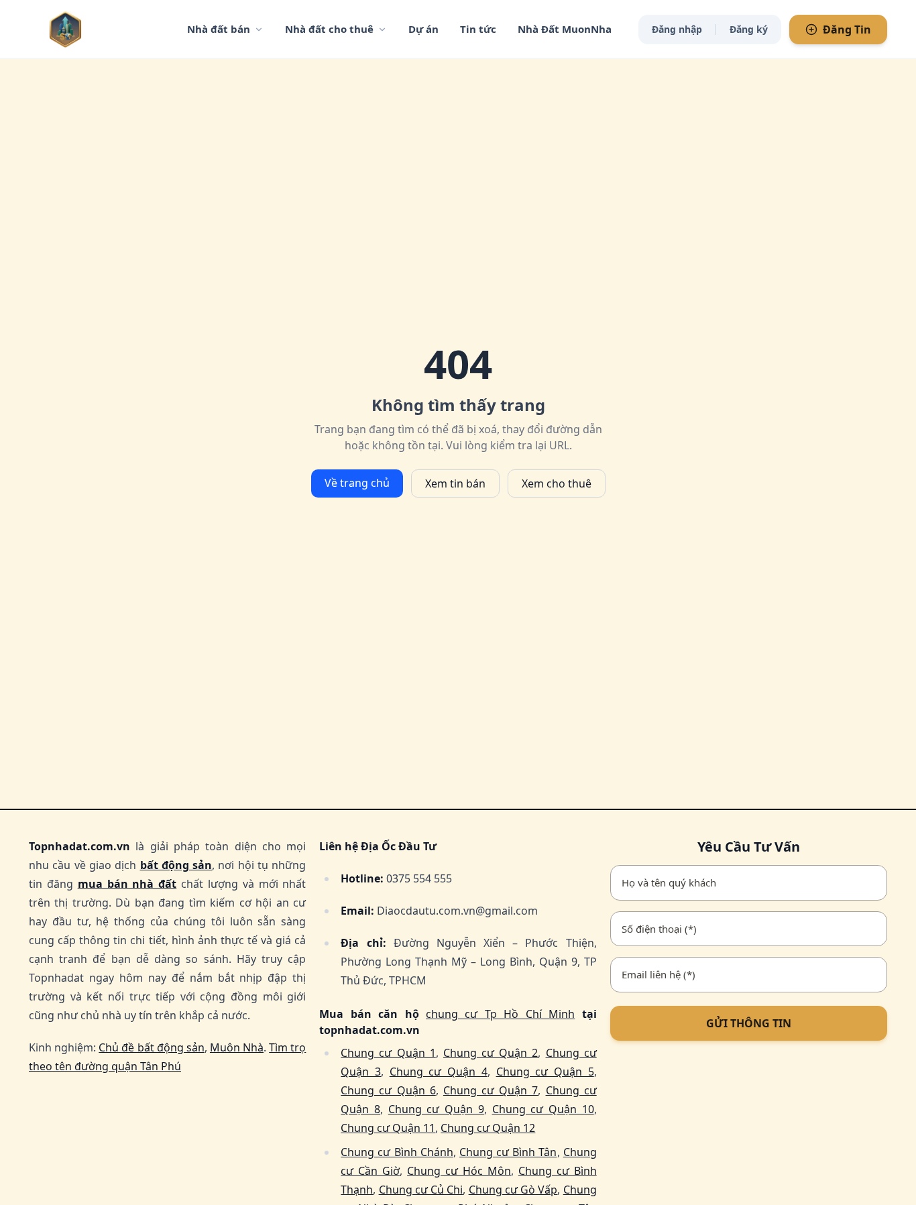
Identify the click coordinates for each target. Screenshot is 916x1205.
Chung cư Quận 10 (543, 1109)
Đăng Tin (847, 29)
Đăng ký (749, 29)
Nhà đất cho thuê (329, 29)
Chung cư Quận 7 (490, 1090)
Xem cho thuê (556, 483)
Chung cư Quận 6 (388, 1090)
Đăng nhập (677, 29)
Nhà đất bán (218, 29)
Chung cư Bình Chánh (397, 1152)
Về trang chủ (357, 482)
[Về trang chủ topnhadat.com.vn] (92, 29)
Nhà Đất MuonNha (565, 29)
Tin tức (478, 29)
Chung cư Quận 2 (490, 1052)
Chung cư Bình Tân (508, 1152)
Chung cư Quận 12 (488, 1128)
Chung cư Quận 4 (439, 1071)
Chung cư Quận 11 (388, 1128)
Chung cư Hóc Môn (459, 1170)
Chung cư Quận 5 (545, 1071)
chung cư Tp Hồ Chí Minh (500, 1014)
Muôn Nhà (237, 1047)
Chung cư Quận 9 (436, 1109)
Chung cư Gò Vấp (513, 1189)
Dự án (423, 29)
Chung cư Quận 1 (388, 1052)
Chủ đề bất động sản (152, 1047)
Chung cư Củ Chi (421, 1189)
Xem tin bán (455, 483)
